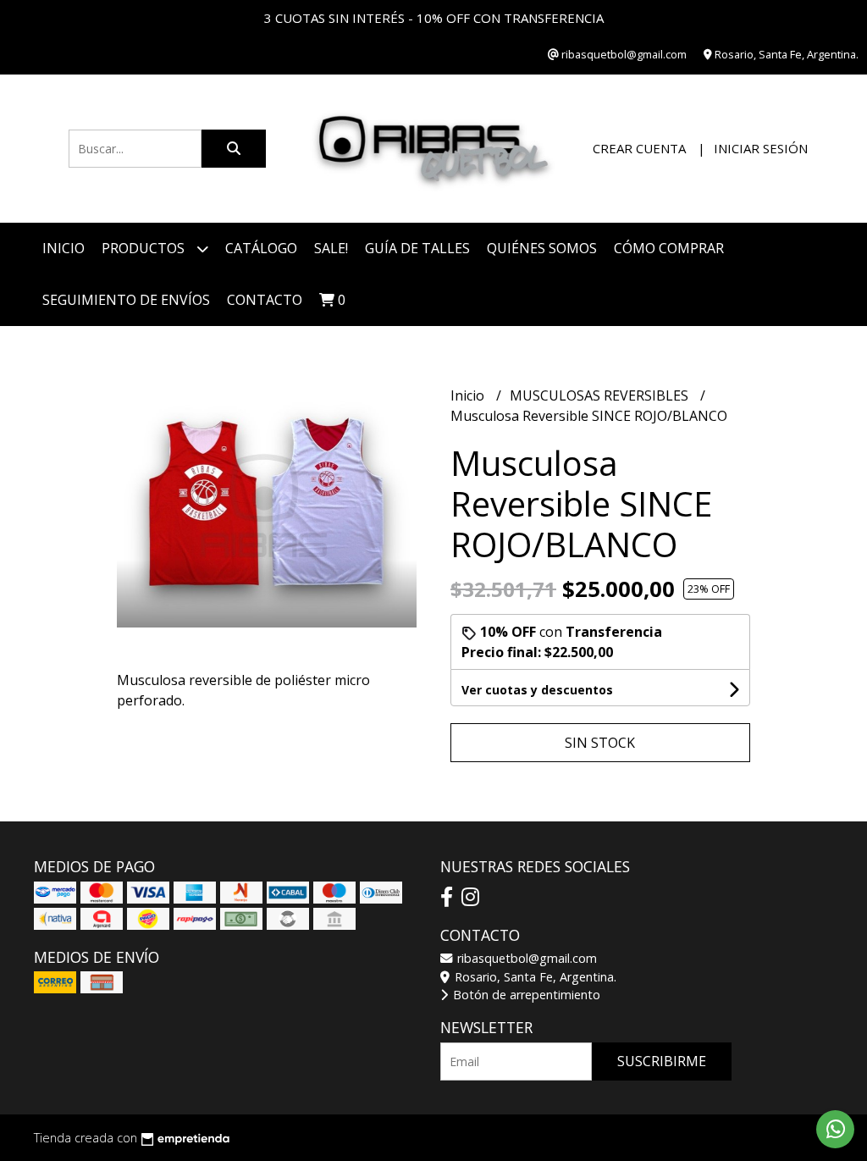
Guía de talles (417, 248)
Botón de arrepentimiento (525, 995)
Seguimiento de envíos (126, 299)
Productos (145, 248)
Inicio (63, 248)
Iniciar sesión (761, 148)
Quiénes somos (542, 248)
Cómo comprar (669, 248)
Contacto (264, 299)
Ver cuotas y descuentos (537, 690)
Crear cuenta (639, 148)
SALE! (331, 248)
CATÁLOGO (261, 248)
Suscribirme (661, 1061)
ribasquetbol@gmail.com (525, 958)
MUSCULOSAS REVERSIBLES (601, 395)
